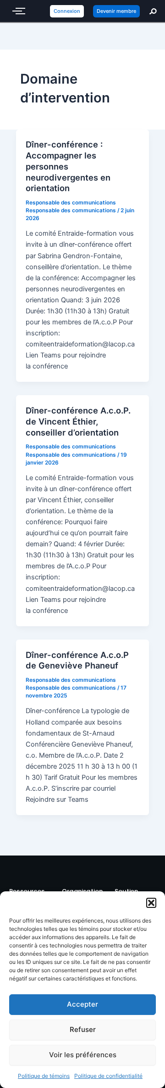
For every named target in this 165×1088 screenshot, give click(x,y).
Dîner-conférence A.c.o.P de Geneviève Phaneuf (77, 660)
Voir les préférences (82, 1054)
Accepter (82, 1004)
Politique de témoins (44, 1075)
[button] (151, 902)
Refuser (83, 1029)
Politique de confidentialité (108, 1075)
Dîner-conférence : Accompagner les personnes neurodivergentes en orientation (68, 166)
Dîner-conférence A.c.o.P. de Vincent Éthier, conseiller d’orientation (78, 421)
